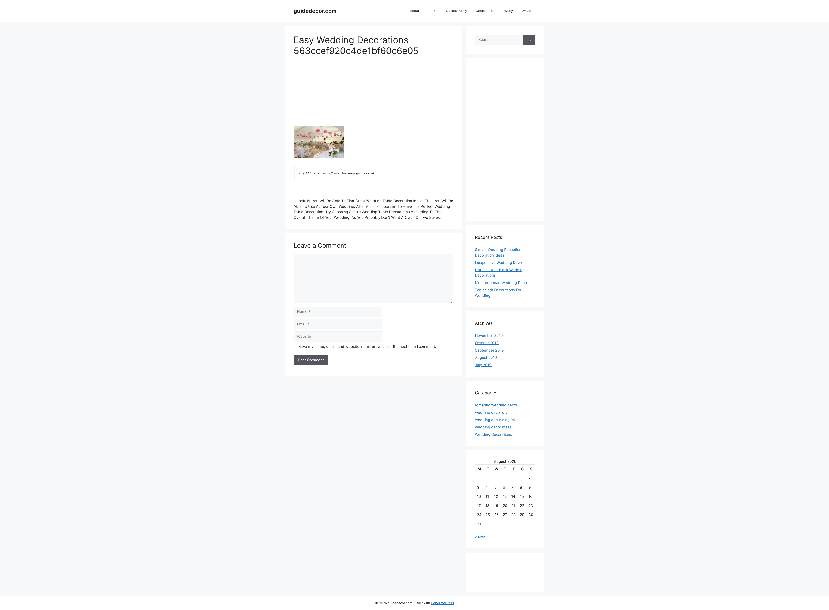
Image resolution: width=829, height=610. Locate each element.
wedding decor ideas (493, 427)
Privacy (507, 11)
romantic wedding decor (496, 405)
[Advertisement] (373, 94)
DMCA (526, 11)
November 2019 (489, 335)
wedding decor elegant (495, 420)
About (414, 11)
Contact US (484, 11)
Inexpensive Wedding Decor (499, 262)
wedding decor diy (491, 412)
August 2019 (486, 357)
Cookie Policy (456, 11)
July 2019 (483, 365)
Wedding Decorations (493, 434)
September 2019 (489, 350)
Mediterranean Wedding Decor (501, 282)
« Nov (480, 537)
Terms (432, 11)
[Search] (529, 40)
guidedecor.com (315, 11)
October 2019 (487, 343)
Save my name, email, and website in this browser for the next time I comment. (367, 346)
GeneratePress (442, 603)
